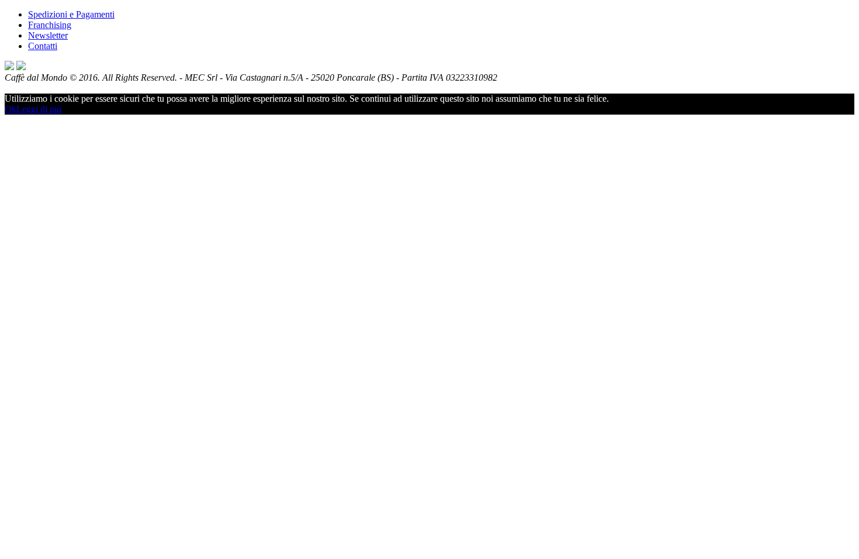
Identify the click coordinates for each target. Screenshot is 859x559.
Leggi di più (38, 109)
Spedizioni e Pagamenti (71, 14)
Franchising (49, 25)
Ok (10, 109)
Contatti (42, 46)
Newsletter (48, 35)
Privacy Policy (32, 88)
